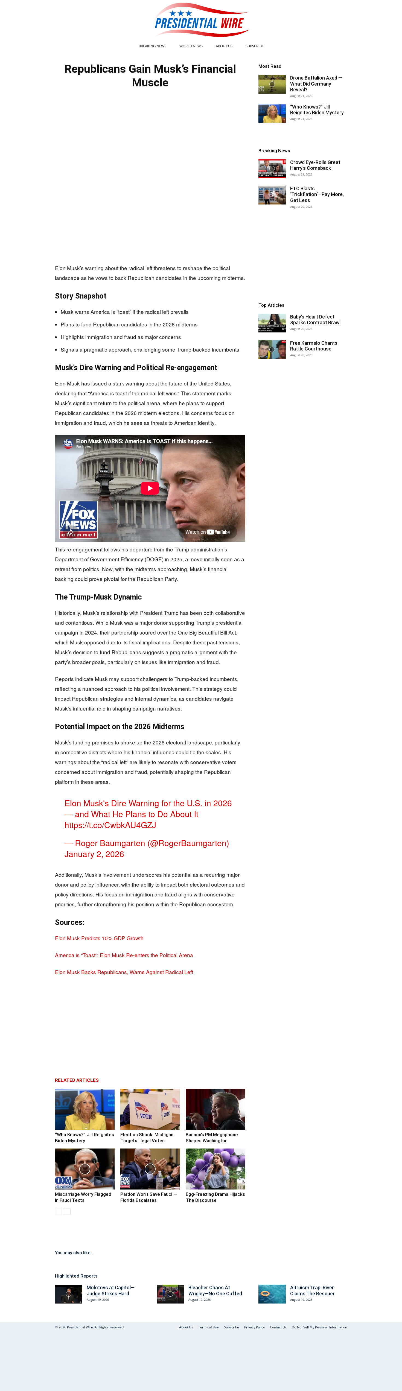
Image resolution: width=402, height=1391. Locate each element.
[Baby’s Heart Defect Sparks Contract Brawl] (272, 323)
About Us (224, 45)
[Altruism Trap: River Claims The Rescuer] (272, 1294)
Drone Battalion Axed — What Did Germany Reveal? (316, 83)
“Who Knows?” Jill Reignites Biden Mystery (317, 110)
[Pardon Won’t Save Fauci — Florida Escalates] (150, 1169)
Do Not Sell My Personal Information (319, 1327)
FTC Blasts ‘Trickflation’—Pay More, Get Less (317, 194)
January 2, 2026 (94, 854)
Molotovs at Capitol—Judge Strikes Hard (111, 1290)
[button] (340, 46)
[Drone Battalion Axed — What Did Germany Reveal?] (272, 84)
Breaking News (152, 45)
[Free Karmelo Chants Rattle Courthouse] (272, 349)
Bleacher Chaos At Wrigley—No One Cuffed (215, 1290)
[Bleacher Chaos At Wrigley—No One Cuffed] (170, 1294)
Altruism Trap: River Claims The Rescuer (312, 1290)
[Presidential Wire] (201, 19)
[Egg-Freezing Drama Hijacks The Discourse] (215, 1169)
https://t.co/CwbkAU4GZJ (110, 825)
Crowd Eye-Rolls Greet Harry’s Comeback (315, 165)
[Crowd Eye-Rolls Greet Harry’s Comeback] (272, 168)
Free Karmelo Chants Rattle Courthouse (313, 346)
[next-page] (67, 1211)
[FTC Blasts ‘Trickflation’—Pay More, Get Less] (272, 195)
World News (191, 45)
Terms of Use (208, 1327)
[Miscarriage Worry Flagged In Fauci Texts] (85, 1169)
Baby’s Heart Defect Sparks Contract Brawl (315, 320)
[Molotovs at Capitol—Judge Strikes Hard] (68, 1294)
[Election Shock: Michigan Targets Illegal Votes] (150, 1109)
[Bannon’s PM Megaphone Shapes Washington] (215, 1109)
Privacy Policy (254, 1327)
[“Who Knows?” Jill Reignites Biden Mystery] (85, 1109)
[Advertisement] (150, 216)
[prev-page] (58, 1211)
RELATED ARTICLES (77, 1080)
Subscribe (255, 45)
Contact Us (278, 1327)
